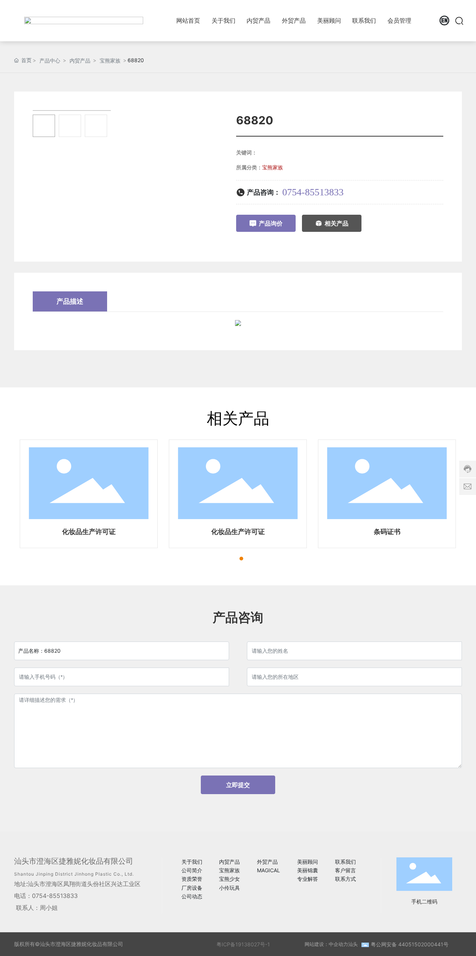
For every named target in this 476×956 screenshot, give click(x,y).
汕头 (353, 944)
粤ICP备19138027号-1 (243, 944)
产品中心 (49, 60)
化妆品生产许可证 (89, 531)
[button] (228, 558)
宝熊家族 (110, 60)
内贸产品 (80, 60)
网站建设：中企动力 (326, 944)
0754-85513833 (313, 192)
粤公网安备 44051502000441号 (409, 944)
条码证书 (387, 531)
